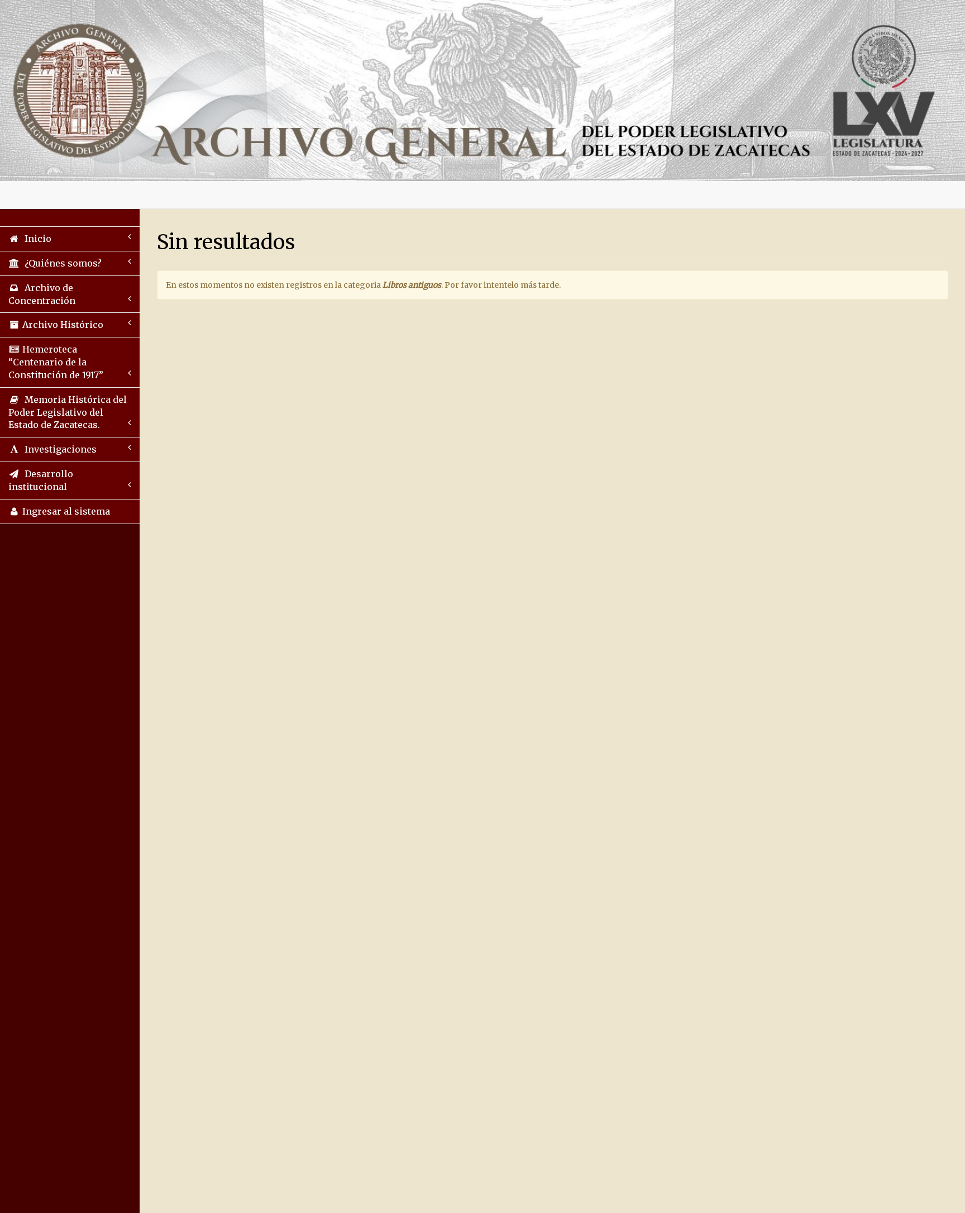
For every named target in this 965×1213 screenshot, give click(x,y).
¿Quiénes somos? (61, 263)
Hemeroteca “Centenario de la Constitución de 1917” (55, 362)
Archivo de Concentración (41, 294)
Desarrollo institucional (40, 480)
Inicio (35, 238)
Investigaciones (58, 449)
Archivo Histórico (61, 324)
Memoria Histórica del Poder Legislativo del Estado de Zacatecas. (67, 412)
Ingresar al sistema (65, 511)
